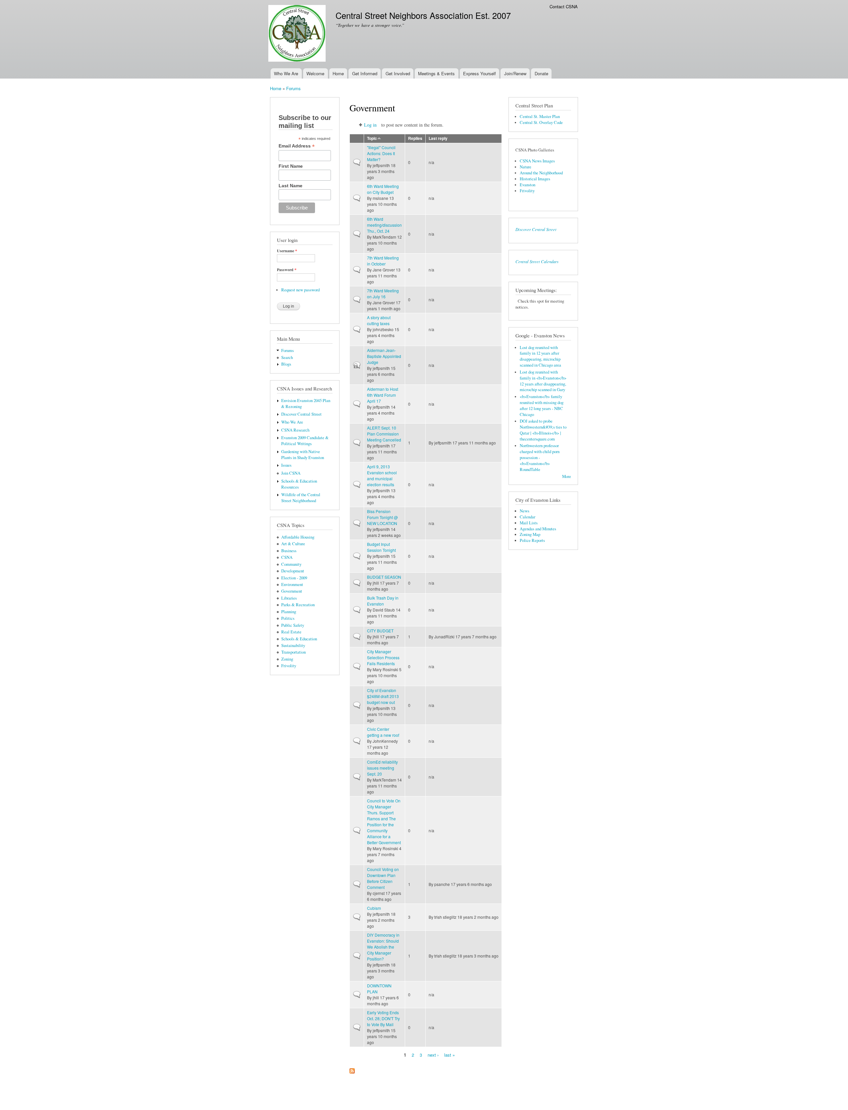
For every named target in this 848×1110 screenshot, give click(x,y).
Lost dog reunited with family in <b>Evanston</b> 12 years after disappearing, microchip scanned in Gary (543, 381)
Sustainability (293, 645)
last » (449, 1054)
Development (292, 571)
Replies (415, 138)
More (566, 476)
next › (433, 1054)
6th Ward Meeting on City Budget (383, 189)
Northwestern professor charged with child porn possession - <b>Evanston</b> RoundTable (539, 457)
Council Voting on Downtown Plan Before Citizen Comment (383, 878)
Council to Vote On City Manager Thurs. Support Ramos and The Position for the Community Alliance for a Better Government (384, 821)
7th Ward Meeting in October (383, 260)
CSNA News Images (537, 161)
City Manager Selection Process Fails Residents (383, 657)
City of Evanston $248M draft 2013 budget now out (383, 696)
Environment (292, 584)
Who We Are (286, 73)
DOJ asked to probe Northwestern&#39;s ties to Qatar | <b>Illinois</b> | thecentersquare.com (543, 430)
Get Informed (364, 73)
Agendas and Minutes (538, 529)
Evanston (527, 185)
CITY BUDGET (380, 630)
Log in (370, 125)
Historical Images (535, 179)
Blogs (286, 364)
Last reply (438, 138)
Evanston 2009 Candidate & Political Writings (305, 440)
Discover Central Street (301, 414)
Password (286, 269)
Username (287, 251)
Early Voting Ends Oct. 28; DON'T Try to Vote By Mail (383, 1018)
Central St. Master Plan (540, 116)
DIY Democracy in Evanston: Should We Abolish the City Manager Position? (383, 947)
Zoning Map (530, 534)
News (524, 511)
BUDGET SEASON (384, 577)
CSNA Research (295, 430)
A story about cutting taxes (379, 320)
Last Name (290, 185)
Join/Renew (515, 73)
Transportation (293, 652)
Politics (287, 618)
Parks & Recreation (298, 605)
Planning (288, 611)
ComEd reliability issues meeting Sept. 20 (382, 768)
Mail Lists (529, 523)
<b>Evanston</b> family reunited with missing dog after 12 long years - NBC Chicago (541, 405)
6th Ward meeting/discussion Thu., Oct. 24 (384, 225)
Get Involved (398, 73)
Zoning (287, 659)
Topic (372, 138)
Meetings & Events (436, 73)
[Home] (298, 34)
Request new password (300, 290)
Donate (541, 73)
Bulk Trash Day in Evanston (382, 601)
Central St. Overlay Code (541, 122)
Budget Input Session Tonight (381, 547)
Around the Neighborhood (541, 173)
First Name (291, 166)
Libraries (289, 598)
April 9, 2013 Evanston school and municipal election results (382, 475)
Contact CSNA (564, 6)
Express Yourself (479, 73)
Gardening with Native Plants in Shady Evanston (302, 454)
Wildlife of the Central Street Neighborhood (300, 497)
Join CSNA (290, 473)
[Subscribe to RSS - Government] (352, 1069)
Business (288, 551)
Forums (293, 88)
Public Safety (292, 625)
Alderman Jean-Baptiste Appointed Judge (384, 356)
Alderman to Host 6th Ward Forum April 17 (382, 395)
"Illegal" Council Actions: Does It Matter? (381, 153)
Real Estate (291, 632)
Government (291, 591)
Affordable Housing (297, 537)
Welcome (315, 73)
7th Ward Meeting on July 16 (383, 293)
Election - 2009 (294, 578)
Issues (286, 465)
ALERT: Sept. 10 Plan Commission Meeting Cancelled (384, 433)
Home (338, 73)
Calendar (527, 517)
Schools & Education (299, 639)
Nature (525, 167)
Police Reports (532, 540)
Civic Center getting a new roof (383, 732)
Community (291, 564)
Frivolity (288, 666)
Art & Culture (293, 544)
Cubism (374, 908)
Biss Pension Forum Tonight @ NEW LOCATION (382, 517)
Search (287, 357)
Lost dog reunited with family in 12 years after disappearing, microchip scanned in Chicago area (540, 356)
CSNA (286, 557)
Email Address (297, 146)
